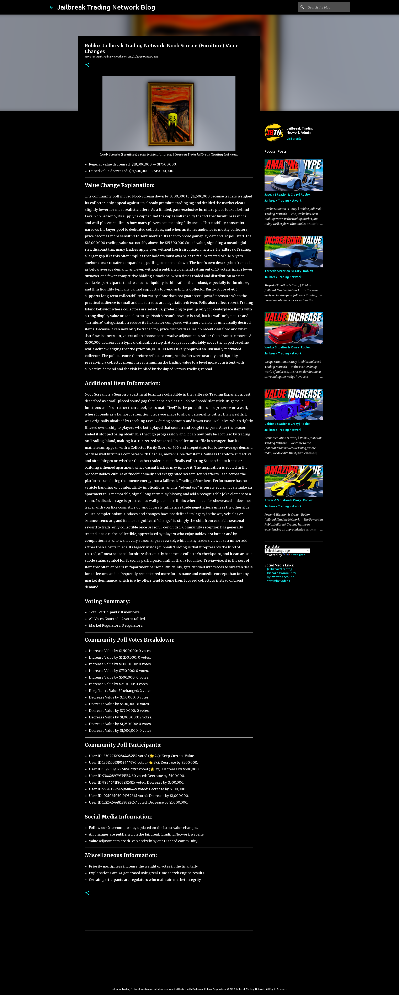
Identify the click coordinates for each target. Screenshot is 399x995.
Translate (298, 555)
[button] (87, 65)
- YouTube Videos (277, 581)
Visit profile (294, 138)
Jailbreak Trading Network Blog (106, 7)
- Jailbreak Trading (278, 569)
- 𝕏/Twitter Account (279, 577)
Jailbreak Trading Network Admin (300, 130)
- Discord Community (280, 573)
